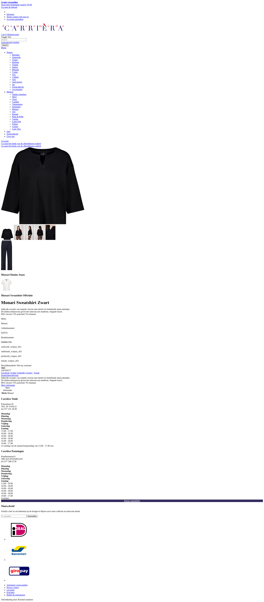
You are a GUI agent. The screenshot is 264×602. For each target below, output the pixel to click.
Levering (10, 590)
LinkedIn (21, 373)
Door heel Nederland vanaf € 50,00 (16, 3)
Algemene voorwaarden (17, 585)
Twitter (13, 373)
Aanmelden (32, 516)
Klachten (10, 592)
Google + (29, 373)
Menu (3, 48)
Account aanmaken (15, 19)
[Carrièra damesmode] (33, 32)
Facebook (5, 373)
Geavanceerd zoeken (10, 42)
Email (36, 373)
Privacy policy (13, 587)
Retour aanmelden (132, 501)
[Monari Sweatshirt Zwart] (42, 223)
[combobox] (14, 39)
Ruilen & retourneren (16, 595)
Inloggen (10, 14)
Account (5, 141)
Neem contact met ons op (18, 17)
